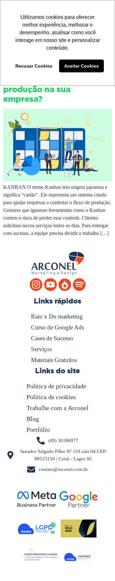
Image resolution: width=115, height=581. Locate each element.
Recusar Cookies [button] (33, 66)
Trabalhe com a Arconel (57, 407)
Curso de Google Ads (57, 327)
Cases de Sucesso (52, 338)
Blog (33, 418)
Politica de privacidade (56, 386)
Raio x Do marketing (57, 316)
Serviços (41, 349)
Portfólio (38, 429)
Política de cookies (51, 396)
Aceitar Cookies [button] (81, 66)
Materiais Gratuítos (54, 360)
